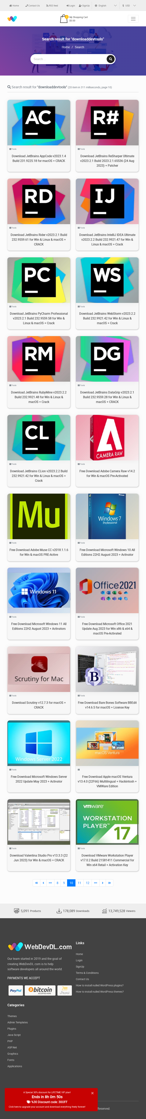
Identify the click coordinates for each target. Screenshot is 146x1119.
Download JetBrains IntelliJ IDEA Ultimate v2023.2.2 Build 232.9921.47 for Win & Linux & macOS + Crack (107, 239)
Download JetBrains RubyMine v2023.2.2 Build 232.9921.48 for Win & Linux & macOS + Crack (39, 397)
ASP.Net (12, 1047)
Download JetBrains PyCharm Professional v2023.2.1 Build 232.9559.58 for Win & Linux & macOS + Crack (39, 318)
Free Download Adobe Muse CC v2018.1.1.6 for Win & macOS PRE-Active (39, 552)
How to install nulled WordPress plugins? (100, 985)
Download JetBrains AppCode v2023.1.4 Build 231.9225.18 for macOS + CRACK (39, 158)
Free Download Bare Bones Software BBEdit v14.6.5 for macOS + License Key (107, 705)
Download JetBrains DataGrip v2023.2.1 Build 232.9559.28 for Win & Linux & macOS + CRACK (107, 397)
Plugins (11, 1028)
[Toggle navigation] (133, 19)
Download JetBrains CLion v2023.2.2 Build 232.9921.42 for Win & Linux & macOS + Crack (38, 476)
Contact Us (34, 5)
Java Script (14, 1035)
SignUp (86, 5)
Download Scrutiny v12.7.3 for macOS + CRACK (39, 705)
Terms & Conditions (87, 973)
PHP (10, 1041)
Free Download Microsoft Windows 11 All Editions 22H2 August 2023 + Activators (39, 626)
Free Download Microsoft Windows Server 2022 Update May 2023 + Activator (39, 779)
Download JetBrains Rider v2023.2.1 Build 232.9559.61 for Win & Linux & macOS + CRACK (39, 239)
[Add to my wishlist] (34, 118)
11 (79, 883)
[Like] (42, 118)
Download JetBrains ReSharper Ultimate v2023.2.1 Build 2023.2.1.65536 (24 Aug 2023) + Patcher (107, 161)
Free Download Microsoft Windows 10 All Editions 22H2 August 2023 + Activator (107, 552)
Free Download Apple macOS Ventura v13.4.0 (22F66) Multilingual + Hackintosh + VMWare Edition (107, 781)
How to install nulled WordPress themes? (100, 991)
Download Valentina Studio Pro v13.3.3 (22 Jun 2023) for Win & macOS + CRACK (39, 857)
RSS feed (53, 5)
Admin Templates (17, 1022)
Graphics (12, 1053)
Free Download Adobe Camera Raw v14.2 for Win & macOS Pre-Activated (107, 473)
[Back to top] (135, 1108)
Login (72, 5)
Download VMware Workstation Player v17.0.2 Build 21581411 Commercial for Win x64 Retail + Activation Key (107, 860)
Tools (14, 149)
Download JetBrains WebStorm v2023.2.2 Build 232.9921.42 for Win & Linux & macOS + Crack (107, 318)
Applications (14, 1066)
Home (15, 5)
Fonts (10, 1060)
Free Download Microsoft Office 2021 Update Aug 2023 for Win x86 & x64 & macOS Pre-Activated (107, 628)
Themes (12, 1016)
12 (87, 883)
